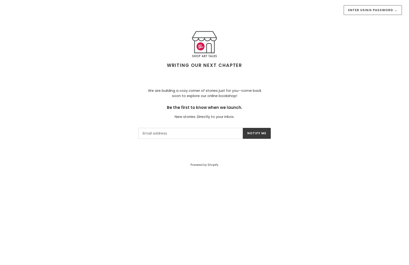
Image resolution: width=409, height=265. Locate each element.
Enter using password (372, 10)
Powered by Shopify (204, 165)
